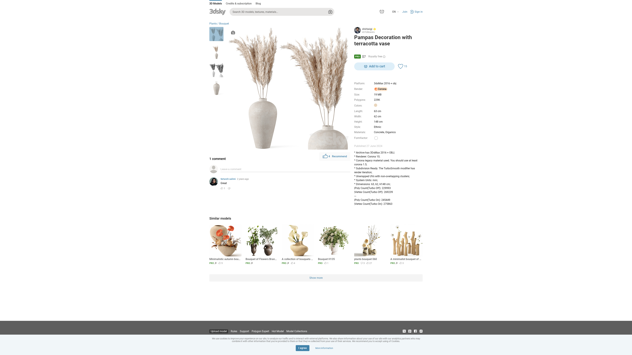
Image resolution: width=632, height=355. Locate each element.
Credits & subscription (239, 3)
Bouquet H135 (326, 259)
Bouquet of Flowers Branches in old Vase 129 (261, 259)
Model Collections (296, 331)
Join (404, 11)
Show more (316, 277)
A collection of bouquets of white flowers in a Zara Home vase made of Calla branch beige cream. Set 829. (297, 259)
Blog (258, 3)
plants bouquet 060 (365, 259)
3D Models (215, 3)
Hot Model (278, 331)
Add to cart (377, 66)
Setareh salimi (228, 179)
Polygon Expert (260, 331)
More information (324, 348)
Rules (234, 331)
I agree (302, 348)
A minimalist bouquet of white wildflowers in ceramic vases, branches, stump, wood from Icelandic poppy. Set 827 (405, 259)
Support (244, 331)
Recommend (338, 156)
